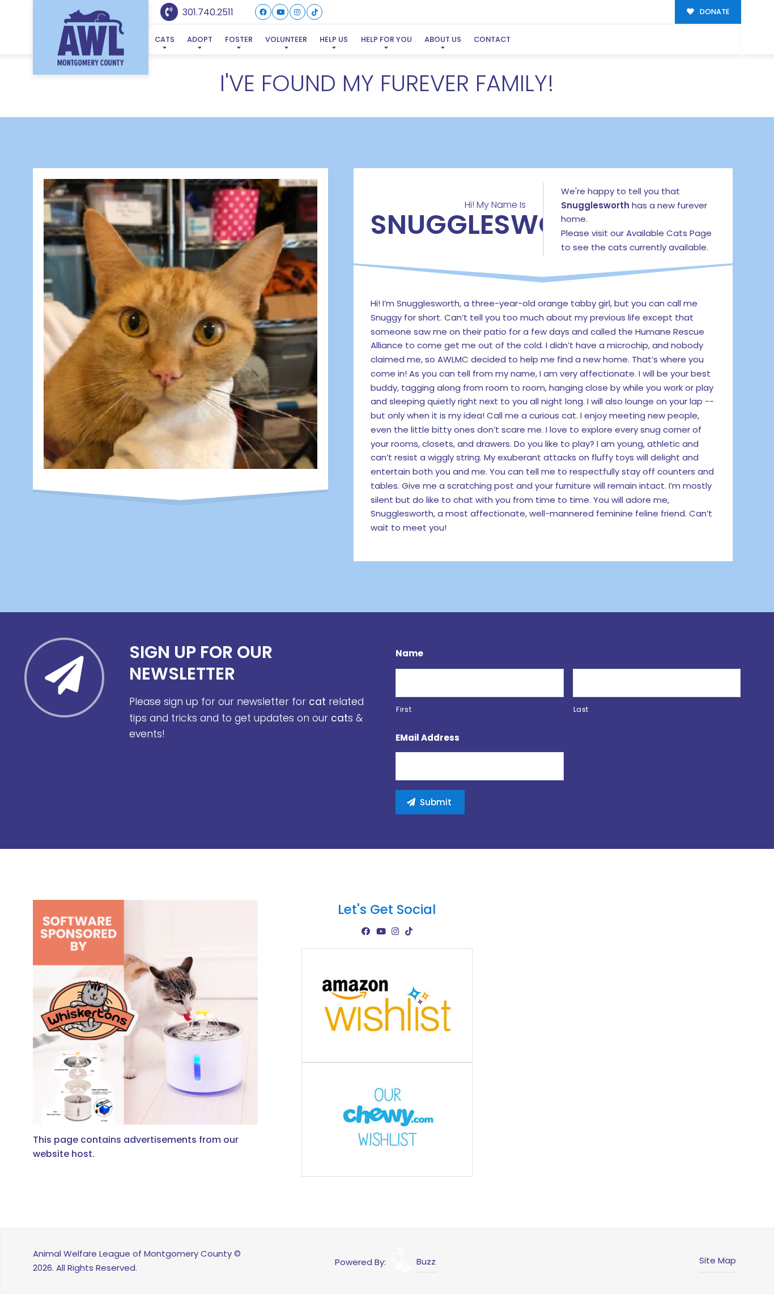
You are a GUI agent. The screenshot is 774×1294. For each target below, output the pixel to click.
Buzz (426, 1261)
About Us (442, 39)
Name (409, 653)
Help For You (386, 39)
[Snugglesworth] (180, 324)
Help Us (334, 39)
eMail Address (427, 738)
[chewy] (387, 1119)
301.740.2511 (206, 12)
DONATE (713, 11)
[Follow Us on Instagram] (298, 12)
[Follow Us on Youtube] (280, 12)
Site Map (717, 1260)
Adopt (199, 39)
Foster (239, 39)
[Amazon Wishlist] (387, 1004)
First (403, 709)
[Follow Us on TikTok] (315, 12)
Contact (492, 39)
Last (581, 709)
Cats (165, 39)
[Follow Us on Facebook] (263, 12)
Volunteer (286, 39)
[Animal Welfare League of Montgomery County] (90, 37)
